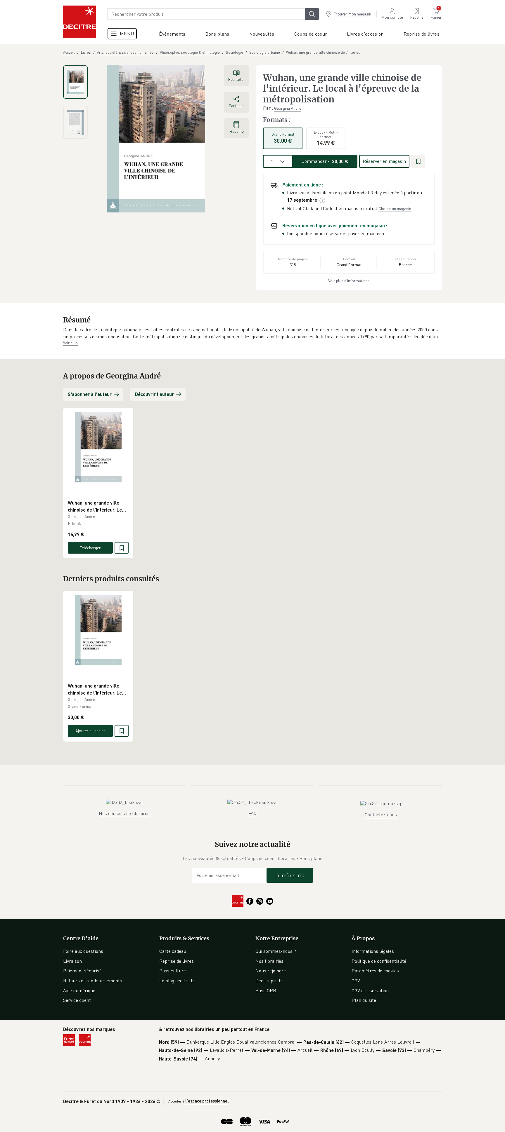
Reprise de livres (176, 961)
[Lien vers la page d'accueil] (79, 22)
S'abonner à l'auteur (90, 394)
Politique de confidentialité (379, 961)
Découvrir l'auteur (154, 394)
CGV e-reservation (370, 990)
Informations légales (373, 951)
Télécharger (90, 547)
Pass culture (172, 971)
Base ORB (265, 990)
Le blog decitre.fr (176, 980)
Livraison (72, 961)
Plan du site (364, 1000)
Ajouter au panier (90, 730)
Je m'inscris (289, 875)
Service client (77, 1000)
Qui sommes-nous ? (275, 951)
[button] (252, 333)
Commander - (325, 161)
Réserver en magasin (384, 161)
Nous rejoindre (270, 971)
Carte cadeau (172, 951)
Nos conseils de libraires (124, 813)
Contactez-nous (381, 814)
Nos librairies (269, 961)
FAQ (252, 813)
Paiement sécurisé (82, 971)
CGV (356, 980)
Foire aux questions (83, 951)
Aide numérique (79, 990)
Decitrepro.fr (268, 980)
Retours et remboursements (92, 980)
